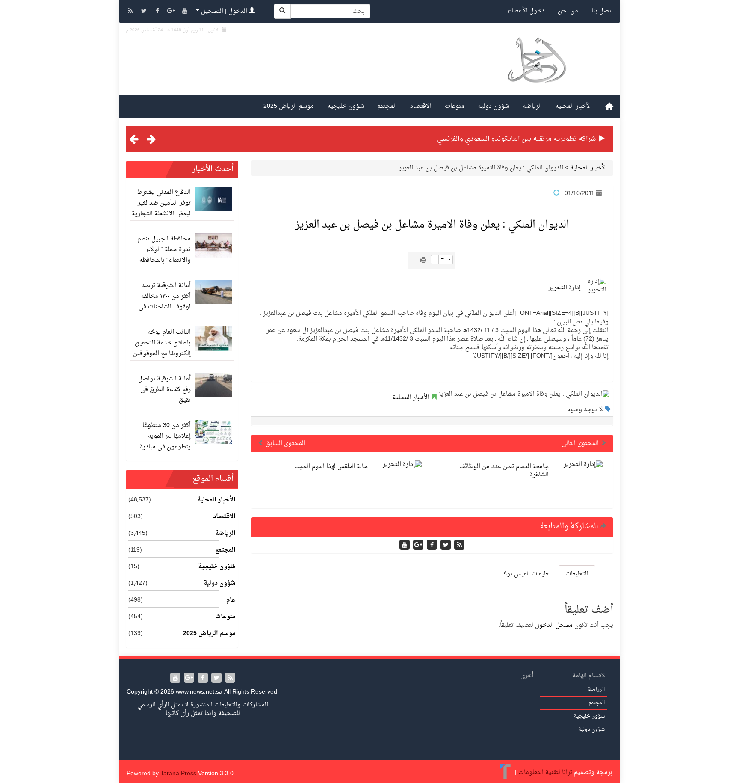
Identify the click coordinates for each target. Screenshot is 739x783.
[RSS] (131, 12)
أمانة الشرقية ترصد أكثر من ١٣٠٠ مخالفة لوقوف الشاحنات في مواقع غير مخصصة (165, 301)
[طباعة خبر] (423, 261)
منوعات (454, 106)
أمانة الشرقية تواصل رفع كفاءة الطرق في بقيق (164, 389)
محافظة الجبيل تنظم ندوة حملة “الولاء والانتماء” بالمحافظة (164, 249)
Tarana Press (178, 774)
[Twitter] (144, 12)
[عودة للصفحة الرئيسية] (536, 70)
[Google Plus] (172, 12)
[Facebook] (158, 12)
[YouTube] (185, 12)
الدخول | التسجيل (224, 11)
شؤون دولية (493, 106)
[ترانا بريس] (505, 773)
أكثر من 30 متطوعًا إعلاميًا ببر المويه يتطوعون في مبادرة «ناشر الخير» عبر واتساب (165, 447)
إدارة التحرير (565, 288)
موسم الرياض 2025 (288, 106)
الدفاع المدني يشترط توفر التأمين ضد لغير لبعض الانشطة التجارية (161, 203)
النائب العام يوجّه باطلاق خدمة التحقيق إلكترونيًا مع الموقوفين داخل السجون (162, 348)
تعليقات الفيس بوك (527, 574)
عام (231, 600)
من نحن (568, 11)
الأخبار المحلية (573, 106)
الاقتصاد (421, 106)
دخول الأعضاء (526, 11)
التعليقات (576, 574)
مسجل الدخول (554, 625)
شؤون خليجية (345, 106)
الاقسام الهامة (589, 676)
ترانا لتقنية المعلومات (545, 773)
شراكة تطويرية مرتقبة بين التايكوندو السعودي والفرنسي (516, 139)
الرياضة (532, 106)
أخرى (526, 676)
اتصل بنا (602, 11)
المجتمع (387, 106)
